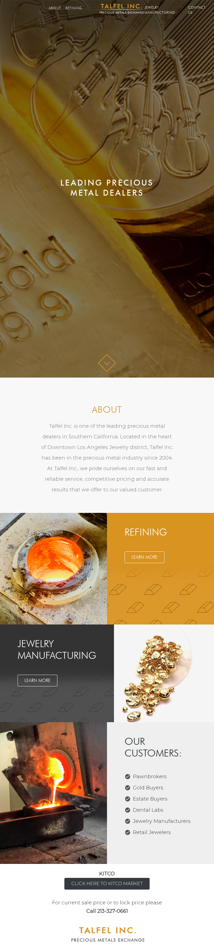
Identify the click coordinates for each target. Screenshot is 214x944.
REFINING (73, 8)
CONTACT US (197, 10)
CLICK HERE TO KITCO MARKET (107, 883)
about (56, 8)
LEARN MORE (144, 557)
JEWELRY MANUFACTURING (160, 10)
